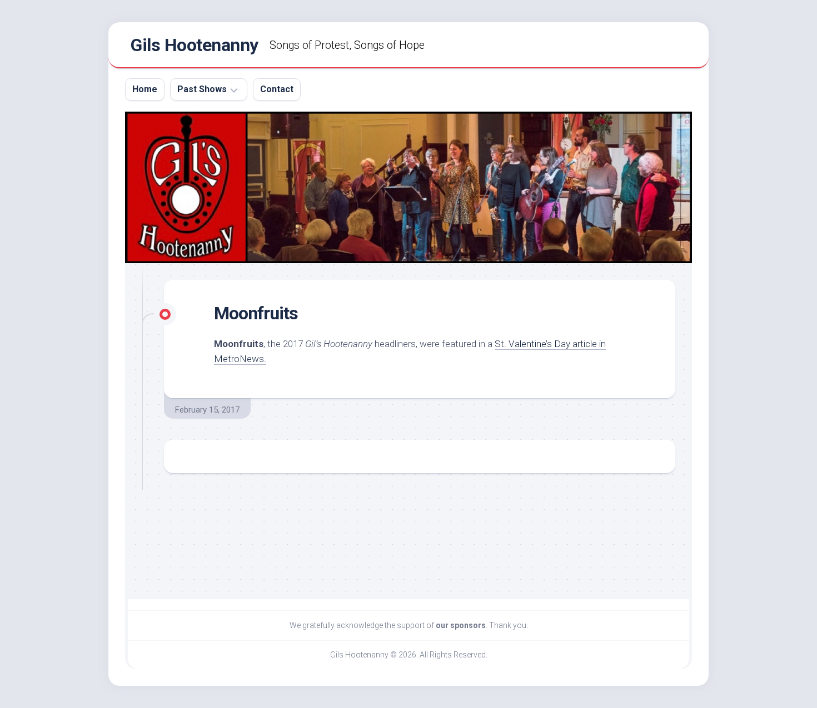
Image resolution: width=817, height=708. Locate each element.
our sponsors (461, 625)
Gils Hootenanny (194, 45)
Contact (276, 89)
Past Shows (202, 89)
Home (144, 89)
